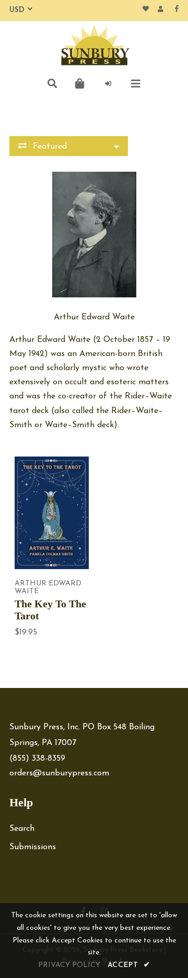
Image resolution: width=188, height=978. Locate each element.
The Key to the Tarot (50, 609)
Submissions (32, 847)
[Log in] (108, 83)
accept (129, 965)
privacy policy (69, 965)
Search (21, 829)
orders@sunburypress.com (59, 773)
